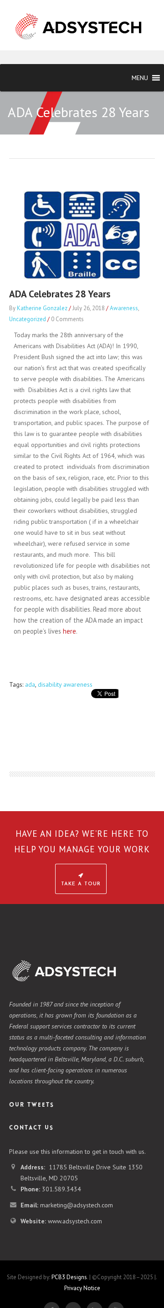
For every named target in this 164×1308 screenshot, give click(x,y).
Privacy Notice (82, 1288)
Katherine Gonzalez (42, 308)
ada (30, 684)
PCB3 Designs (69, 1277)
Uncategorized (27, 319)
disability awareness (65, 684)
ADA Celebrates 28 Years (59, 294)
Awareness (124, 308)
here (69, 631)
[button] (140, 78)
